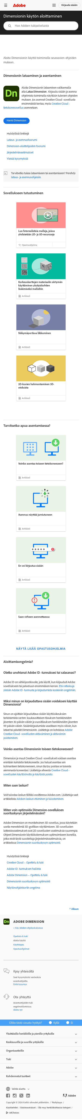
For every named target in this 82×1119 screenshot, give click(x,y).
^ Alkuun (74, 908)
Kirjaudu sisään (69, 4)
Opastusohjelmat (21, 948)
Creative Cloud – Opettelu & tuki (25, 862)
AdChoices (14, 1112)
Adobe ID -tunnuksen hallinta (24, 869)
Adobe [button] (10, 1067)
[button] (54, 5)
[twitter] (21, 1095)
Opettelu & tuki (20, 936)
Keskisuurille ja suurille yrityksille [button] (25, 1042)
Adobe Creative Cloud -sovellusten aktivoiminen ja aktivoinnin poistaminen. (37, 734)
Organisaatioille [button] (15, 1050)
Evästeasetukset (28, 1107)
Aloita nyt (18, 1009)
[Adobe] (19, 5)
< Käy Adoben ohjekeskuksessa (28, 927)
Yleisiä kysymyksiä (17, 158)
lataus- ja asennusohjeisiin (26, 177)
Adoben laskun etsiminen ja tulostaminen (40, 799)
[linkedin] (28, 1095)
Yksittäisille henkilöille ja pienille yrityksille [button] (30, 1033)
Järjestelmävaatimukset (20, 152)
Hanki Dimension (16, 120)
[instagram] (15, 1095)
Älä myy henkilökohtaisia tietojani (54, 1107)
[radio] (55, 1022)
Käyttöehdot (12, 1107)
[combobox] (40, 25)
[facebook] (8, 1095)
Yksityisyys (57, 1102)
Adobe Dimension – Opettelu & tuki (27, 875)
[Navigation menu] (5, 5)
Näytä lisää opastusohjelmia (41, 648)
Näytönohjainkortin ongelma (23, 887)
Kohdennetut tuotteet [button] (18, 1076)
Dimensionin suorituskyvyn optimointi (38, 842)
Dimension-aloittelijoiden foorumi (26, 146)
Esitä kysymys (20, 984)
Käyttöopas (18, 944)
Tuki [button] (8, 1059)
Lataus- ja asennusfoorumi (22, 140)
